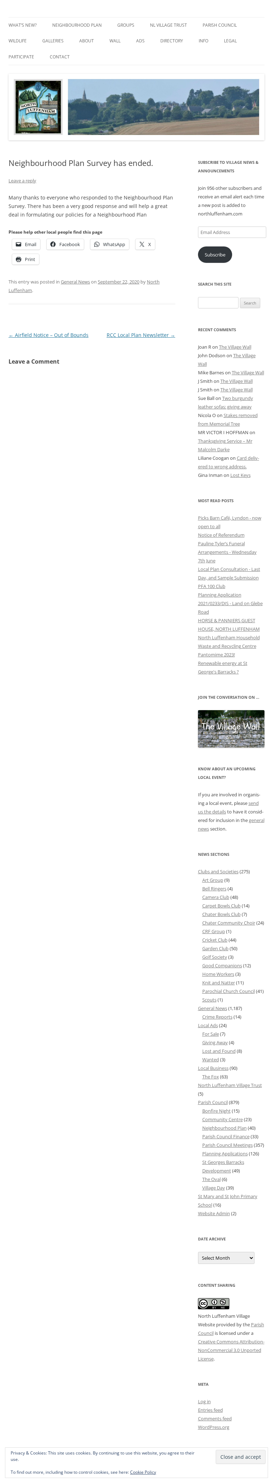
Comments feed (215, 1418)
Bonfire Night (216, 1111)
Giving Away (215, 1042)
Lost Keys (240, 475)
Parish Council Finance (226, 1136)
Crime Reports (217, 1017)
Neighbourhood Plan (77, 25)
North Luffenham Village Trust (230, 1085)
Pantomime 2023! (216, 654)
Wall (115, 41)
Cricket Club (215, 940)
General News (75, 282)
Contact (60, 57)
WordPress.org (213, 1427)
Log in (204, 1401)
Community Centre (222, 1119)
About (86, 41)
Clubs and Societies (218, 871)
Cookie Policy (143, 1472)
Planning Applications (225, 1153)
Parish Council (220, 25)
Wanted (210, 1059)
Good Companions (222, 965)
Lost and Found (219, 1051)
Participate (21, 57)
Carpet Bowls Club (221, 905)
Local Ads (208, 1025)
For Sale (210, 1034)
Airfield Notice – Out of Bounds (49, 335)
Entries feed (210, 1410)
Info (203, 41)
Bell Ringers (214, 888)
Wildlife (18, 41)
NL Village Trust (168, 25)
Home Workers (218, 974)
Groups (125, 25)
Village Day (213, 1188)
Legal (230, 41)
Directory (171, 41)
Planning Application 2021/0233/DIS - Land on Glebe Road (230, 603)
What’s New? (23, 25)
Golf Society (214, 957)
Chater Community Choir (228, 923)
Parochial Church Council (228, 991)
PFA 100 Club (211, 586)
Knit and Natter (218, 982)
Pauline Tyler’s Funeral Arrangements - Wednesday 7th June (227, 552)
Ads (140, 41)
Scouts (209, 1000)
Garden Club (215, 948)
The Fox (210, 1076)
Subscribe (215, 254)
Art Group (212, 880)
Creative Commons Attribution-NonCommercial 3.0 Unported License (231, 1350)
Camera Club (215, 897)
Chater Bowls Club (221, 914)
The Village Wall (235, 347)
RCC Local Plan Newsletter (141, 335)
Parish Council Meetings (227, 1145)
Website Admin (214, 1213)
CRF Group (213, 931)
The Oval (211, 1179)
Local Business (213, 1068)
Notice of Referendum (221, 535)
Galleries (53, 41)
